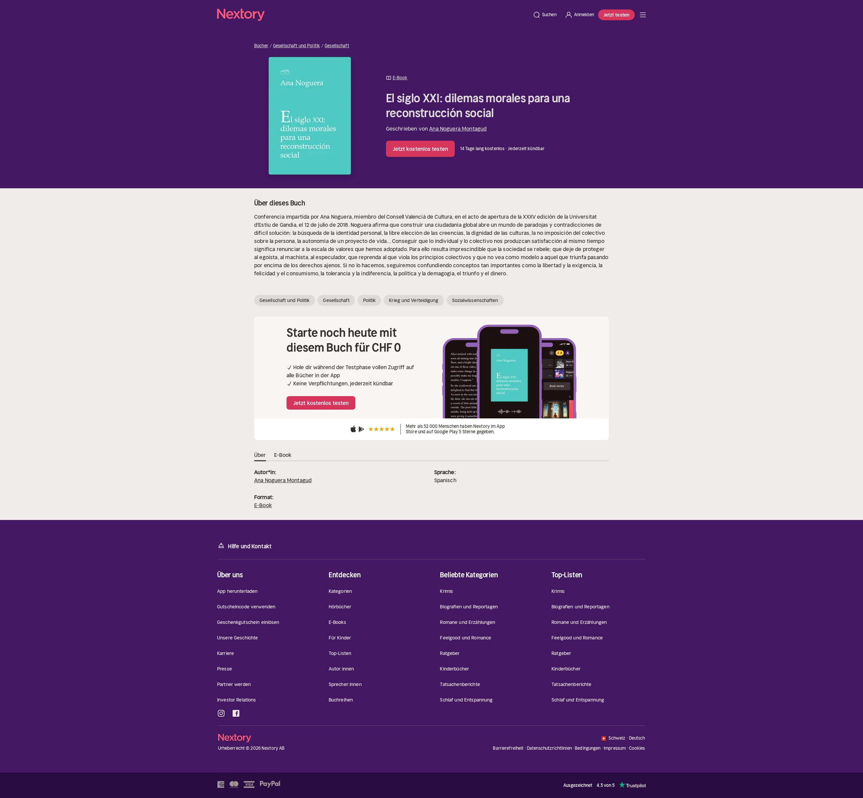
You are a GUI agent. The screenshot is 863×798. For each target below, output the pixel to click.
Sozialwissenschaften (475, 300)
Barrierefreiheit (508, 748)
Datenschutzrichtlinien (549, 748)
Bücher (261, 46)
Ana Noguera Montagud (457, 128)
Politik (369, 300)
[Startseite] (373, 15)
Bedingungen (587, 748)
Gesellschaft (337, 46)
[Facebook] (236, 713)
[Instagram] (221, 713)
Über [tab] (260, 454)
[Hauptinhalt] (643, 15)
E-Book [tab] (283, 454)
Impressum (615, 748)
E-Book (263, 505)
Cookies (637, 748)
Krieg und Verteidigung (413, 300)
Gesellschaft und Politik (296, 46)
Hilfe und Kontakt (250, 546)
